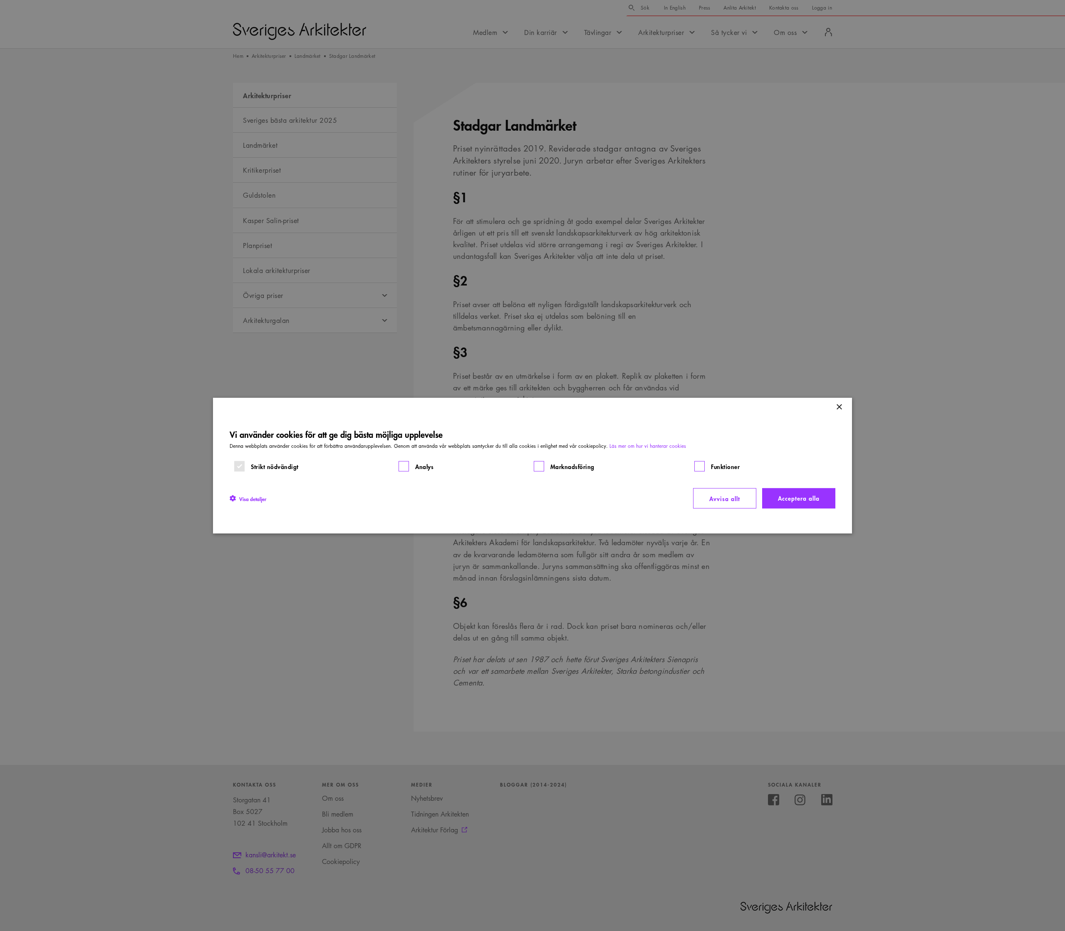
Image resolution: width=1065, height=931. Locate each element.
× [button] (839, 407)
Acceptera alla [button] (799, 497)
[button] (248, 498)
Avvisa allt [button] (724, 498)
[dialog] (532, 465)
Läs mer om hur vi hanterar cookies (647, 445)
